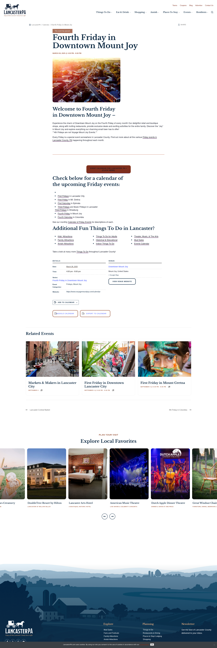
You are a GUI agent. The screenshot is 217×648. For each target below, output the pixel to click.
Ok (152, 644)
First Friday (63, 199)
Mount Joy (77, 284)
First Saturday (64, 203)
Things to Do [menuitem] (103, 12)
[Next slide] (112, 516)
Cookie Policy (144, 644)
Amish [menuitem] (153, 12)
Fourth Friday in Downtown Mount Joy (70, 280)
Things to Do (148, 630)
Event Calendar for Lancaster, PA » (108, 169)
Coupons (183, 5)
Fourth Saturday (65, 217)
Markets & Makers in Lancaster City (52, 384)
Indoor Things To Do (105, 243)
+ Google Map (113, 275)
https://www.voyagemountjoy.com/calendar (83, 292)
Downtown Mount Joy (118, 267)
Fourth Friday (64, 213)
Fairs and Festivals (111, 633)
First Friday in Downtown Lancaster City (104, 384)
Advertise (198, 5)
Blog (191, 5)
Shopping (147, 639)
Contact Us (209, 5)
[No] (214, 645)
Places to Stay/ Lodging (152, 636)
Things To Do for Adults (106, 236)
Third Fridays (64, 206)
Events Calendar (141, 243)
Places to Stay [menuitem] (170, 12)
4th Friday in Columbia (178, 410)
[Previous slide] (105, 516)
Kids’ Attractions (65, 236)
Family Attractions (66, 239)
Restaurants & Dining (151, 633)
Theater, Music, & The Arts (146, 236)
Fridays (69, 284)
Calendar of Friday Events (79, 221)
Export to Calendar (96, 313)
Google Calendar (65, 313)
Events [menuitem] (187, 12)
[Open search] (212, 12)
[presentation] (52, 359)
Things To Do (82, 251)
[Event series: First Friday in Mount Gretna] (169, 386)
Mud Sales (139, 239)
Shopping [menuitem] (139, 12)
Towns (174, 5)
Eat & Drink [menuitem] (122, 12)
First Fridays (63, 195)
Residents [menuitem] (201, 12)
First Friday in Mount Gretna (162, 383)
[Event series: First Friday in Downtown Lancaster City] (113, 390)
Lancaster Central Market (40, 410)
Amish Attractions (66, 243)
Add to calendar (66, 302)
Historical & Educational (106, 239)
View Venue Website (122, 281)
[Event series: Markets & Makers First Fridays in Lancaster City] (41, 390)
